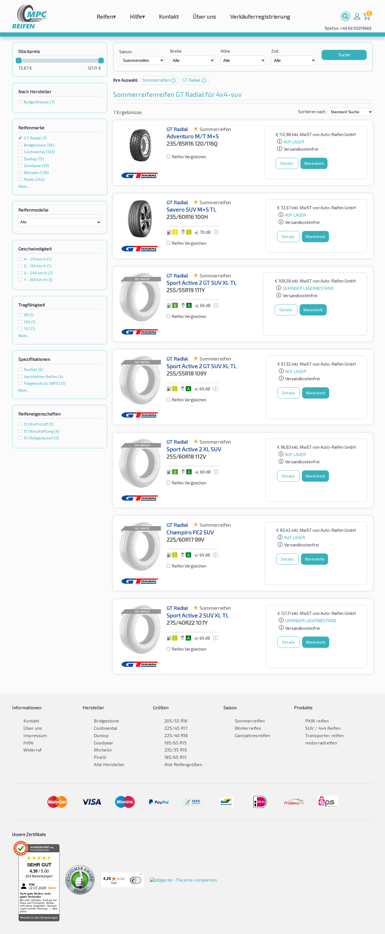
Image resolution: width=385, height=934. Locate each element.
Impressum (35, 735)
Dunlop (101, 735)
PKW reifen (317, 720)
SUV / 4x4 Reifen (322, 728)
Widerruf (32, 749)
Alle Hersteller (109, 764)
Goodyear (103, 742)
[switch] (135, 880)
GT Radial (35, 137)
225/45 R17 (175, 728)
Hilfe (137, 16)
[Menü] (141, 875)
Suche (344, 54)
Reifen (106, 16)
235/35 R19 (175, 749)
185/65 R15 (175, 757)
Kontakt (169, 16)
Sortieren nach (312, 111)
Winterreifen (248, 728)
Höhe (225, 51)
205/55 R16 (175, 720)
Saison (125, 51)
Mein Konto (357, 16)
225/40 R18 (176, 735)
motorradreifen (321, 742)
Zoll (274, 51)
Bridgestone (106, 720)
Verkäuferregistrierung (260, 16)
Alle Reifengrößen (183, 764)
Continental (105, 728)
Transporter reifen (324, 735)
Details (286, 163)
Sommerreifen (156, 80)
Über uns (204, 16)
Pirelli (100, 757)
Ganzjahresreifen (252, 735)
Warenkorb (314, 163)
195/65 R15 (175, 742)
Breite (176, 51)
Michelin (103, 749)
